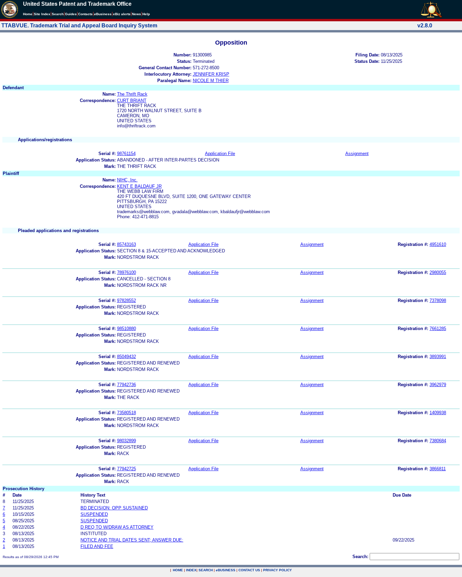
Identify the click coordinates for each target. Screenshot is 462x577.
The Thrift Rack (132, 94)
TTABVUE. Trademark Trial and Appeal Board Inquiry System (79, 25)
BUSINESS (225, 570)
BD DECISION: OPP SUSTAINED (114, 507)
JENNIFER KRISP (211, 74)
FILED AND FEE (96, 546)
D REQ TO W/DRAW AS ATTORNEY (117, 527)
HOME (178, 570)
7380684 (438, 440)
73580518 (126, 412)
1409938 (438, 412)
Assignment (357, 153)
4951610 (438, 244)
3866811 (438, 468)
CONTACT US (249, 570)
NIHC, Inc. (127, 179)
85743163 (126, 244)
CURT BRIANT (131, 100)
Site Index (42, 14)
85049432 (126, 356)
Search (58, 14)
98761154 (126, 153)
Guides (71, 14)
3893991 (438, 356)
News (136, 14)
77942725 (126, 468)
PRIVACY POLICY (277, 570)
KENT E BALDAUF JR (139, 186)
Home (27, 14)
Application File (220, 153)
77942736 (126, 384)
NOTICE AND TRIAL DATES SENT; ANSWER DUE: (131, 540)
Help (146, 14)
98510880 (126, 328)
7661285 (438, 328)
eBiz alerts (122, 14)
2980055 (438, 272)
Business (103, 14)
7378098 (438, 300)
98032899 (126, 440)
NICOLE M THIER (211, 80)
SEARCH (206, 570)
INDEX (191, 570)
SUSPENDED (94, 514)
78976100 (126, 272)
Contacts (85, 14)
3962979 (438, 384)
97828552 (126, 300)
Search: (360, 556)
